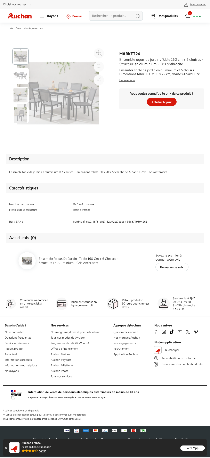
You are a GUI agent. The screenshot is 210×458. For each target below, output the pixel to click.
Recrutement (121, 348)
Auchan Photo (59, 371)
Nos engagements (124, 343)
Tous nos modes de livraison (68, 337)
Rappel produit (14, 348)
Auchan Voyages (61, 360)
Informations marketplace (21, 365)
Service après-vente (17, 343)
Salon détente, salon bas (29, 28)
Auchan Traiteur (61, 354)
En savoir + (127, 80)
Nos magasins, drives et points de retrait (75, 332)
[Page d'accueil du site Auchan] (21, 16)
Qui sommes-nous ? (125, 332)
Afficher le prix (162, 102)
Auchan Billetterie (62, 365)
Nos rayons (12, 371)
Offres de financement (64, 348)
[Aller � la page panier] (193, 16)
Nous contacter (14, 332)
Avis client (11, 354)
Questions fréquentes (18, 337)
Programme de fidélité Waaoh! (70, 343)
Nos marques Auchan (126, 337)
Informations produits (18, 360)
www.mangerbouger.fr (69, 418)
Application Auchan (125, 354)
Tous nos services (61, 376)
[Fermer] (6, 448)
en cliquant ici (32, 410)
